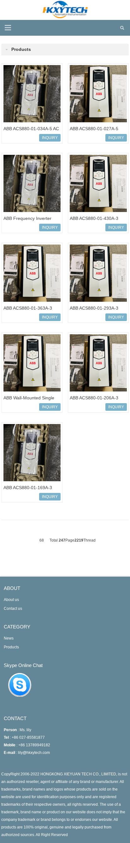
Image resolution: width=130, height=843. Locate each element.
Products (11, 647)
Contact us (13, 608)
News (9, 638)
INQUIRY (50, 138)
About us (11, 599)
